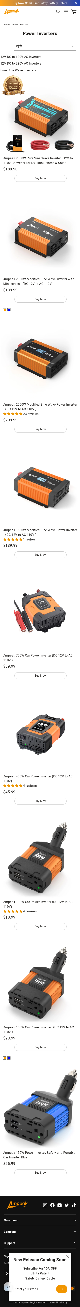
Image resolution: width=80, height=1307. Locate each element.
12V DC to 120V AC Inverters (20, 57)
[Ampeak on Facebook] (52, 1205)
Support (9, 1243)
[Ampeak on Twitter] (67, 1205)
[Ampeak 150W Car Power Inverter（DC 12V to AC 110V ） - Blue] (9, 1058)
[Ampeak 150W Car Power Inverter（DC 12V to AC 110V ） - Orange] (4, 1058)
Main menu (11, 1220)
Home (7, 24)
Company (10, 1231)
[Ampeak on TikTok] (74, 1205)
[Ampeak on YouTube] (59, 1205)
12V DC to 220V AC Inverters (20, 63)
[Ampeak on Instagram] (45, 1205)
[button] (13, 414)
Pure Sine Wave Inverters (18, 70)
